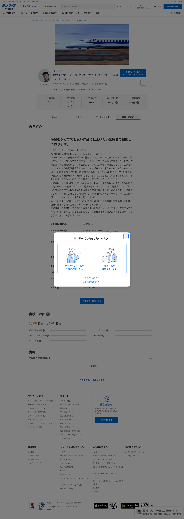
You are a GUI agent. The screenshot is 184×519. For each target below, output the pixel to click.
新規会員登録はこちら (92, 281)
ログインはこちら (92, 278)
